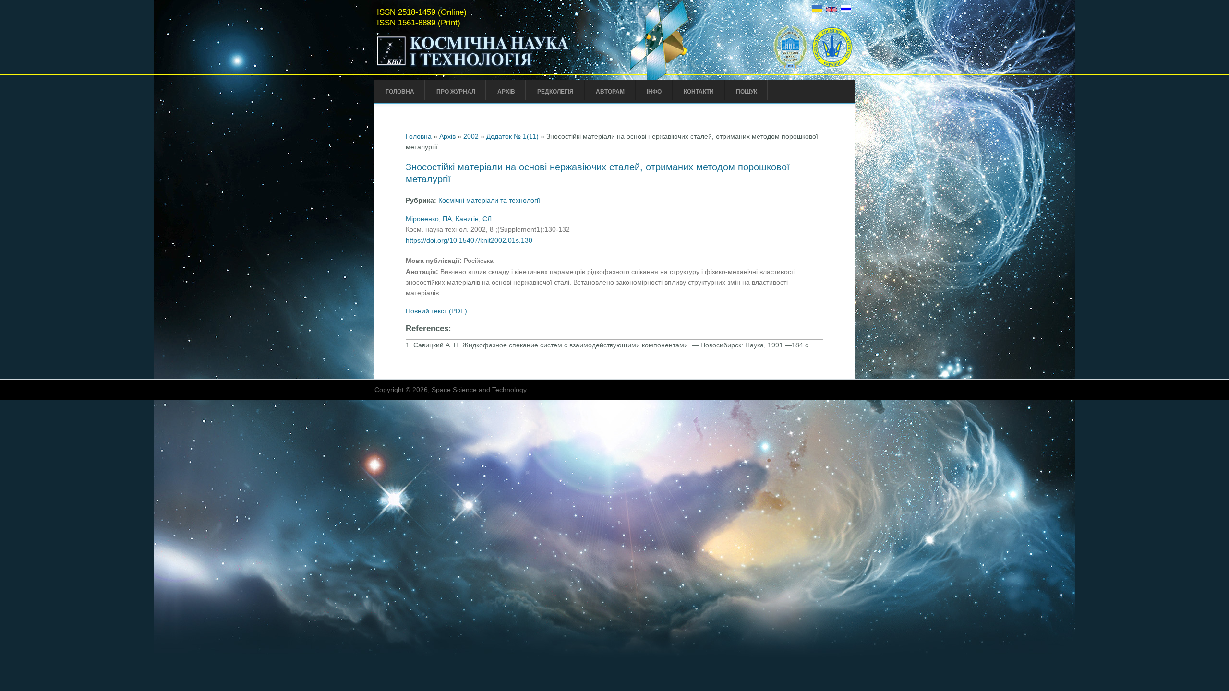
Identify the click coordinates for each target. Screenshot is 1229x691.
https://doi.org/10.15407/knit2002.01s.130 (469, 240)
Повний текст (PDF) (436, 311)
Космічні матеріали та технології (489, 200)
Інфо (654, 91)
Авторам (610, 91)
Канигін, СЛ (474, 219)
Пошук (746, 91)
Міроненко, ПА (429, 219)
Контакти (699, 91)
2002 (471, 136)
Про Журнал (455, 91)
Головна (400, 91)
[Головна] (493, 66)
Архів (506, 91)
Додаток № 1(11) (512, 136)
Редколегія (555, 91)
